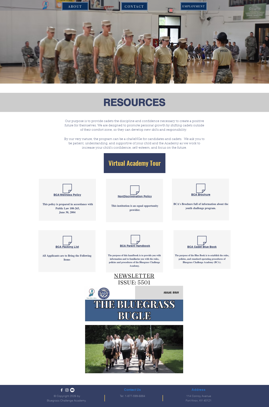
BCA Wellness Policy (67, 194)
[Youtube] (72, 390)
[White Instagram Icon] (67, 390)
